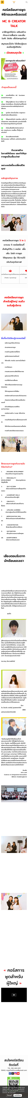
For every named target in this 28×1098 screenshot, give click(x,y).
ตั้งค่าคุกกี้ (9, 1095)
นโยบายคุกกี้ (12, 1092)
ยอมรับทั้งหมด (17, 1095)
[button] (26, 2)
